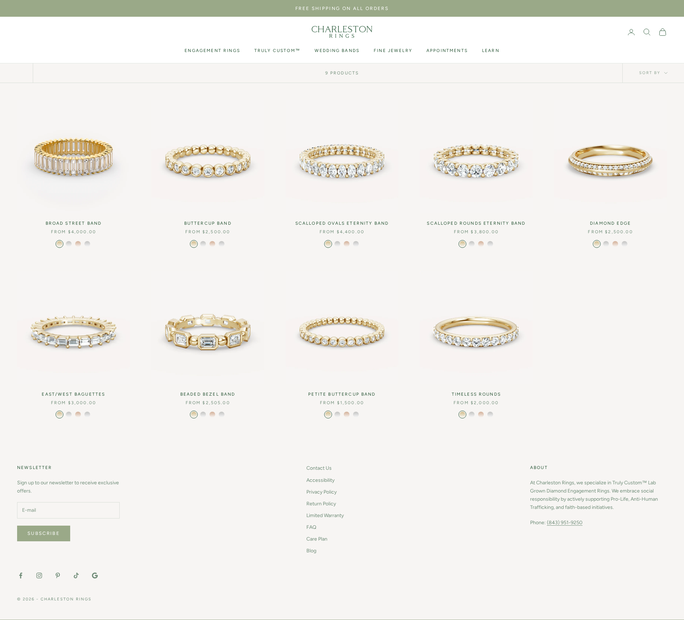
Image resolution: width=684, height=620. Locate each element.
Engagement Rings (212, 50)
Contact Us (319, 468)
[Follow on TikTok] (76, 575)
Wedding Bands (337, 50)
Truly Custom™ (277, 50)
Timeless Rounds (476, 394)
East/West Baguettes (73, 394)
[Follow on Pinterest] (57, 575)
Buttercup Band (208, 223)
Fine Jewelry (393, 50)
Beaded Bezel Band (207, 394)
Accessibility (320, 480)
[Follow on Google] (94, 575)
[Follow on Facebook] (20, 575)
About (539, 467)
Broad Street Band (74, 223)
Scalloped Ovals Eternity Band (342, 223)
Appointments (447, 50)
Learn (490, 50)
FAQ (311, 527)
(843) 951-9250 (564, 523)
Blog (311, 551)
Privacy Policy (321, 492)
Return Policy (321, 504)
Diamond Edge (610, 223)
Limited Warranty (325, 515)
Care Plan (316, 539)
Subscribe (43, 533)
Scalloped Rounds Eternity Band (476, 223)
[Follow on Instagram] (39, 575)
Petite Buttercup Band (341, 394)
